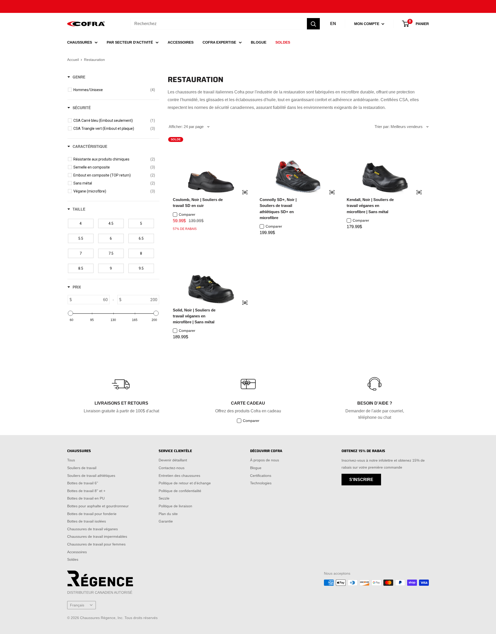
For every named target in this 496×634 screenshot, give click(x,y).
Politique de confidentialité (180, 491)
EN (333, 23)
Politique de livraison (175, 506)
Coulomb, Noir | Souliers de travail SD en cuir (198, 202)
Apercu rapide (241, 193)
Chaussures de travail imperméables (97, 536)
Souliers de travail (81, 468)
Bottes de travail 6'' (82, 483)
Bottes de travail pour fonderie (92, 514)
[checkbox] (114, 90)
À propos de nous (264, 460)
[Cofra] (86, 24)
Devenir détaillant (173, 460)
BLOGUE (258, 42)
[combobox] (218, 23)
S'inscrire (361, 479)
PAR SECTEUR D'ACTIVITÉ (130, 42)
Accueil (73, 60)
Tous (71, 460)
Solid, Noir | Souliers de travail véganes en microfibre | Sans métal (194, 316)
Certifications (260, 476)
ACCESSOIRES (180, 42)
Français (77, 605)
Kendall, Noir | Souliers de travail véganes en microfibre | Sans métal (370, 205)
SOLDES (282, 42)
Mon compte (367, 24)
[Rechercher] (313, 23)
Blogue (255, 468)
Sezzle (164, 498)
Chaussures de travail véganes (92, 529)
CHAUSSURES (79, 42)
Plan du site (168, 514)
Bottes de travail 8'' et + (86, 491)
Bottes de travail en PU (86, 498)
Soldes (72, 559)
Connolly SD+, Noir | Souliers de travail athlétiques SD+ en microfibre (278, 208)
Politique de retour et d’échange (185, 483)
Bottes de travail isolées (86, 521)
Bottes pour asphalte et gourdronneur (98, 506)
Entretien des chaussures (179, 476)
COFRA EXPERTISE (219, 42)
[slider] (70, 313)
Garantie (166, 521)
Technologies (261, 483)
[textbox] (90, 299)
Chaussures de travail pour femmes (96, 544)
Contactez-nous (171, 468)
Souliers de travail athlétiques (91, 476)
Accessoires (77, 552)
